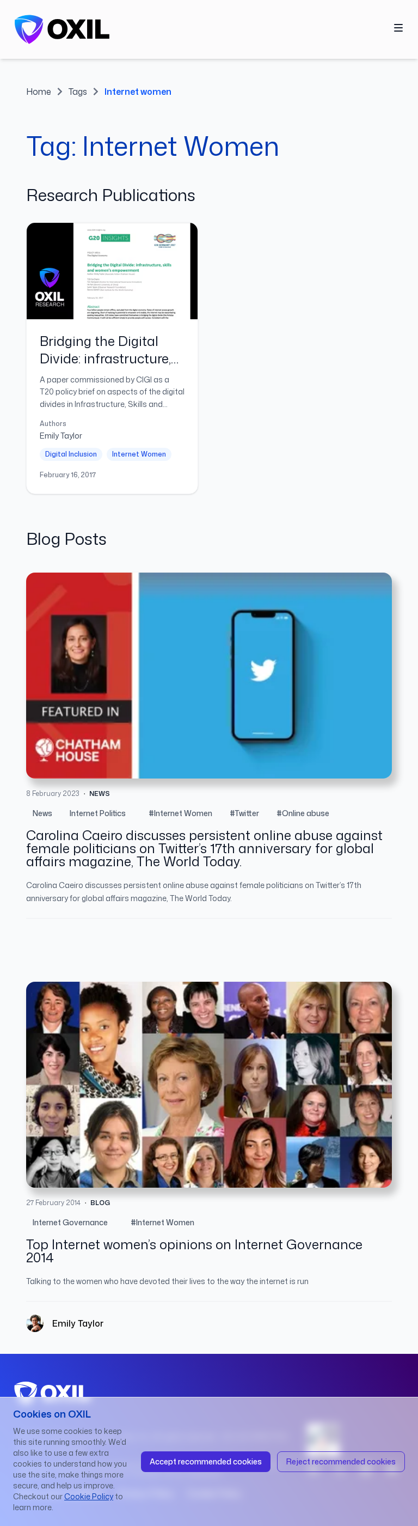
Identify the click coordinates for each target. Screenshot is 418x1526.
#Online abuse (302, 813)
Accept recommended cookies (206, 1461)
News (42, 813)
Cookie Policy (88, 1496)
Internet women (137, 92)
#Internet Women (180, 813)
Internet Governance (70, 1222)
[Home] (62, 29)
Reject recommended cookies (341, 1461)
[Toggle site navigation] (398, 28)
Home (38, 92)
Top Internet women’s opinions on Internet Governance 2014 (194, 1251)
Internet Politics (98, 813)
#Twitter (244, 813)
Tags (78, 92)
